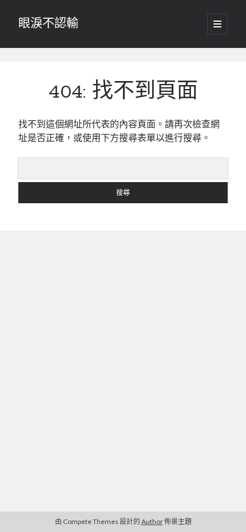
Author (152, 521)
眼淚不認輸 (48, 24)
